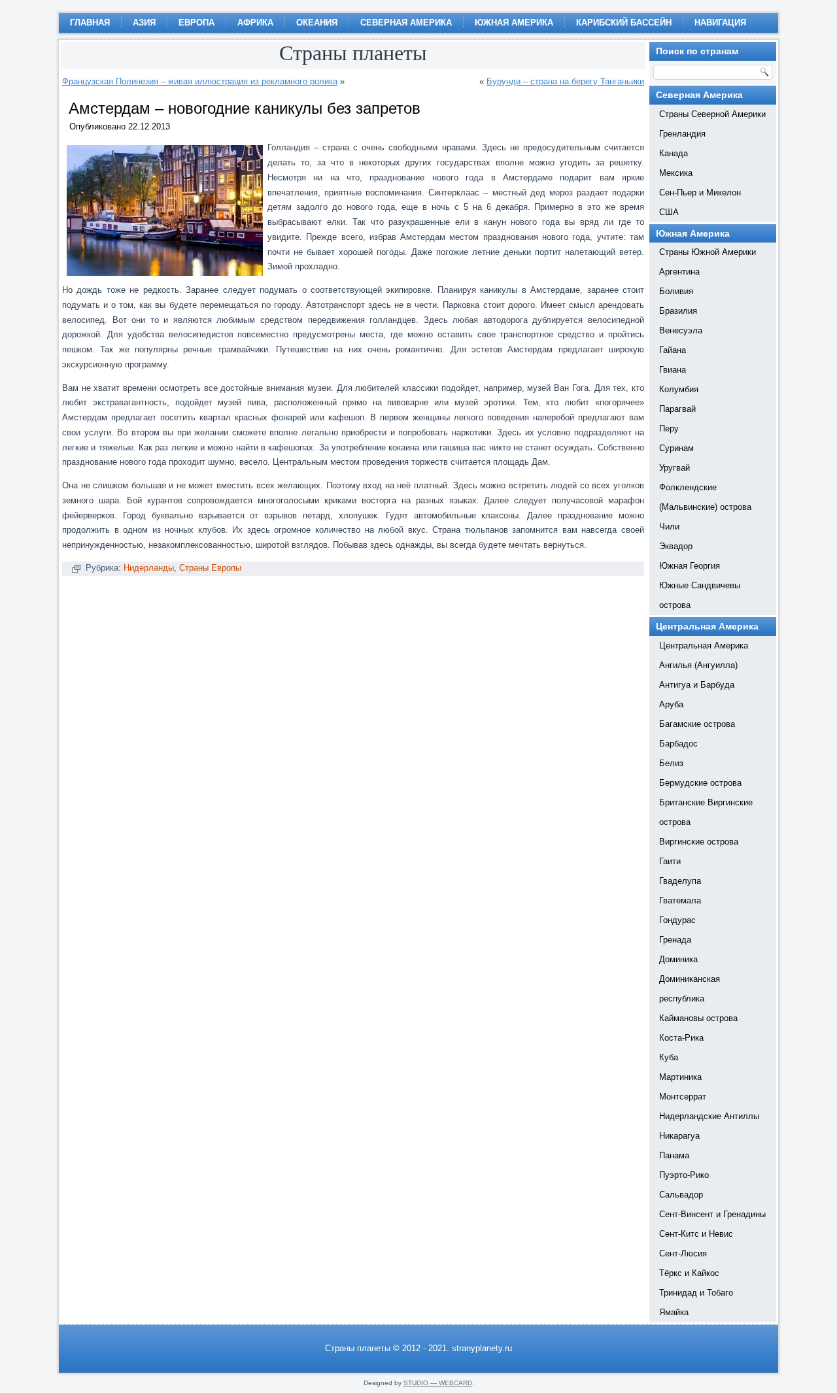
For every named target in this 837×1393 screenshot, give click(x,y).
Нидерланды (149, 568)
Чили (669, 526)
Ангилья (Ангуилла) (698, 665)
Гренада (675, 940)
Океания (316, 22)
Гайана (672, 350)
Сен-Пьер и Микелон (700, 192)
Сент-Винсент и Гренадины (712, 1214)
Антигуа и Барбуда (696, 685)
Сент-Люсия (683, 1253)
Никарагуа (679, 1136)
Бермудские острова (700, 783)
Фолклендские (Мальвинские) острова (705, 497)
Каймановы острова (698, 1018)
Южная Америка (514, 22)
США (669, 212)
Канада (673, 153)
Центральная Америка (703, 645)
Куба (668, 1057)
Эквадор (675, 546)
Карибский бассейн (624, 22)
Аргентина (679, 272)
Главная (90, 22)
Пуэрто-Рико (684, 1175)
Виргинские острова (698, 842)
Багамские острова (697, 724)
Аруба (671, 704)
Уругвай (674, 468)
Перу (669, 428)
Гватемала (680, 900)
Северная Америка (406, 22)
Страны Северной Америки (712, 114)
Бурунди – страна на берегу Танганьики (565, 81)
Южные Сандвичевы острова (699, 595)
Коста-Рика (681, 1038)
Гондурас (677, 920)
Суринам (676, 448)
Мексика (675, 173)
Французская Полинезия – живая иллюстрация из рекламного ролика (199, 81)
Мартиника (680, 1077)
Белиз (671, 763)
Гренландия (682, 134)
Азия (144, 22)
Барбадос (678, 743)
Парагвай (677, 409)
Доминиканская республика (689, 988)
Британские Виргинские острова (706, 812)
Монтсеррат (682, 1096)
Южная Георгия (689, 566)
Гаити (670, 861)
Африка (255, 22)
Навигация (720, 22)
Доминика (678, 959)
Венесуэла (680, 330)
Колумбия (678, 389)
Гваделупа (680, 881)
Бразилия (678, 311)
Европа (196, 22)
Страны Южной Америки (707, 252)
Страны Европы (210, 568)
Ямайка (674, 1312)
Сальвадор (681, 1195)
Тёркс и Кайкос (689, 1273)
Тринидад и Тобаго (696, 1293)
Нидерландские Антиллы (709, 1116)
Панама (674, 1155)
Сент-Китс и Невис (696, 1234)
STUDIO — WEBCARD (437, 1382)
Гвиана (672, 370)
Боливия (676, 291)
